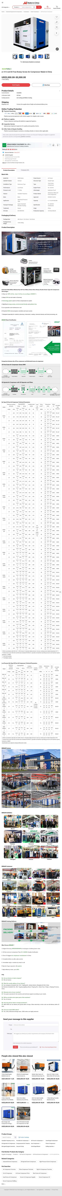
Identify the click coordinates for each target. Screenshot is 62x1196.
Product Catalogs (24, 1137)
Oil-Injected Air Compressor (8, 1143)
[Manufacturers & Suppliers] (31, 2)
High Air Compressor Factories (44, 1169)
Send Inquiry (16, 85)
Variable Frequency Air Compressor (10, 1140)
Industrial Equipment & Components (14, 11)
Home (3, 11)
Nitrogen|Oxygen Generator (8, 1146)
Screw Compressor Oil (44, 1177)
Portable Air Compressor (22, 1140)
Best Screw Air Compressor (40, 1173)
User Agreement (40, 1189)
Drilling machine (50, 1146)
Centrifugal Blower (35, 1146)
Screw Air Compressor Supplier (27, 1177)
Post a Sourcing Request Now (48, 1047)
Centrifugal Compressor (52, 1140)
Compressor (26, 11)
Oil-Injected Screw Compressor (28, 1161)
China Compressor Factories (26, 1169)
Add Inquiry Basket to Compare (31, 62)
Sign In (4, 162)
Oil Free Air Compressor (37, 1140)
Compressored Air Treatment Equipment (26, 1143)
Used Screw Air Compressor (10, 1177)
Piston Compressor (50, 1143)
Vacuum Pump (20, 1146)
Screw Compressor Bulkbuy (10, 1181)
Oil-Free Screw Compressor (46, 11)
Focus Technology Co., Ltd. (20, 1189)
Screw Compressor (35, 11)
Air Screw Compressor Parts (23, 1173)
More (3, 1184)
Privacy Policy (55, 1189)
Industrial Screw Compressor (10, 1161)
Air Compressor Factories (9, 1169)
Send (15, 1047)
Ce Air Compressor (7, 1173)
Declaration (47, 1189)
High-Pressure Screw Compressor (47, 1161)
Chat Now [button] (47, 85)
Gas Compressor (35, 1143)
